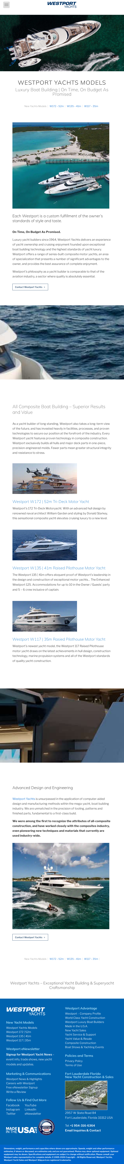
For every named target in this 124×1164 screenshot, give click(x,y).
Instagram (13, 1109)
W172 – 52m (57, 106)
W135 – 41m (74, 106)
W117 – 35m (91, 106)
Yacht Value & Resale (78, 1038)
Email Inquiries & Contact (83, 1130)
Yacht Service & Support (80, 1034)
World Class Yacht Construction (85, 1017)
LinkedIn (30, 1109)
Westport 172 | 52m (18, 1032)
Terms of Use (73, 1065)
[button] (6, 5)
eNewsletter (33, 1113)
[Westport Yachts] (60, 928)
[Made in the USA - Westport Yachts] (21, 1132)
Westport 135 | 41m (18, 1036)
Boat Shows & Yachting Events (84, 1047)
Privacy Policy (74, 1061)
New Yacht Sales (75, 1030)
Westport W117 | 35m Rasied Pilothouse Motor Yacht (58, 639)
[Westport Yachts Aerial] (60, 207)
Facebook (13, 1105)
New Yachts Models (35, 106)
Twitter (11, 1113)
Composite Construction (80, 1043)
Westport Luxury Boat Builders (84, 1022)
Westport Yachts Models (21, 1027)
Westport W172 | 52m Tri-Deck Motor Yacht (50, 501)
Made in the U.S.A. (76, 1026)
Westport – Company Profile (83, 1013)
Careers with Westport (20, 1083)
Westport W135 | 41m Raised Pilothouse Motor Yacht (58, 567)
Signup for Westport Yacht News (29, 1054)
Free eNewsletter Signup (22, 1087)
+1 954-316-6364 (82, 1125)
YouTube (30, 1105)
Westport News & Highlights (24, 1079)
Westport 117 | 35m (18, 1040)
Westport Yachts (23, 799)
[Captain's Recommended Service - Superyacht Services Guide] (46, 1134)
